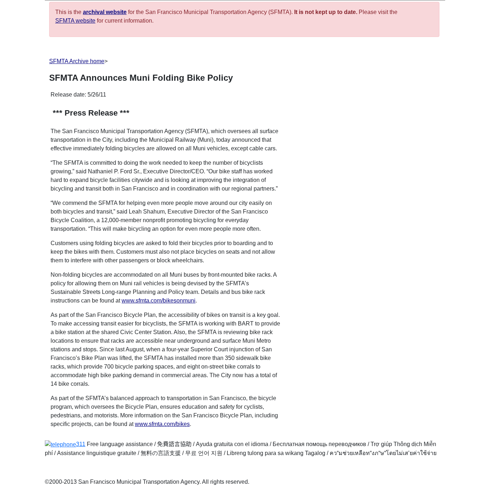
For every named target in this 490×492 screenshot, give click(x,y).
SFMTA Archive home (76, 61)
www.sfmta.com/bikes (162, 424)
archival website (105, 12)
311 (80, 444)
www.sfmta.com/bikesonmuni (158, 300)
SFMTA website (75, 21)
